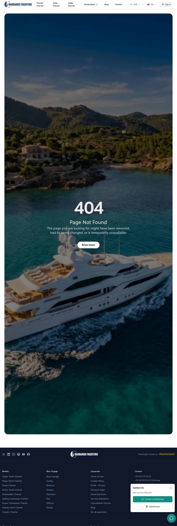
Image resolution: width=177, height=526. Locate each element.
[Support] (171, 518)
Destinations (89, 4)
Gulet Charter (9, 485)
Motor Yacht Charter (12, 489)
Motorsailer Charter (12, 494)
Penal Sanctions (98, 494)
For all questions (99, 512)
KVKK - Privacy (98, 485)
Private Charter (40, 4)
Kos (48, 498)
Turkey (49, 481)
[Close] (171, 488)
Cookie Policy (97, 481)
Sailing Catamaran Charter (15, 498)
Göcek (49, 507)
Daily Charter (56, 4)
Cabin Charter (71, 4)
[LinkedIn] (8, 454)
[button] (72, 4)
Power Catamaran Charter (15, 503)
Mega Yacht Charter (12, 481)
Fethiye (50, 503)
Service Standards (100, 498)
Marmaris (50, 494)
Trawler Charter (10, 512)
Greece (50, 489)
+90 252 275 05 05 (143, 476)
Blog (107, 4)
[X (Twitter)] (3, 454)
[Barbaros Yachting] (18, 4)
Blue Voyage (52, 476)
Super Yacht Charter (12, 476)
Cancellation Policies (101, 503)
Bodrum (50, 485)
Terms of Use (97, 476)
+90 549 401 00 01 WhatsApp (147, 480)
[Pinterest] (18, 454)
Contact (118, 4)
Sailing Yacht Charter (12, 507)
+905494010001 (167, 454)
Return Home (88, 244)
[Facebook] (28, 454)
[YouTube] (23, 454)
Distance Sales (98, 489)
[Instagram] (13, 454)
